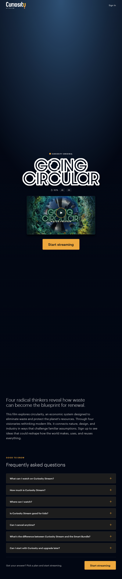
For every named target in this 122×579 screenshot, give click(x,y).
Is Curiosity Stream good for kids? (29, 513)
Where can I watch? (21, 501)
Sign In (112, 5)
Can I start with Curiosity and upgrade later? (35, 548)
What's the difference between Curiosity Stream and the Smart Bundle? (50, 536)
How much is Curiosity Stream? (27, 490)
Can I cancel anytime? (22, 524)
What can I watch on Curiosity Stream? (32, 478)
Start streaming (61, 244)
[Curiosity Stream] (16, 5)
